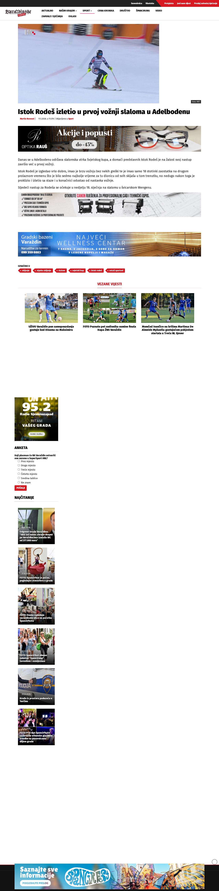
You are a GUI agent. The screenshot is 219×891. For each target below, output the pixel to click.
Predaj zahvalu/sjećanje (205, 3)
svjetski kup (78, 270)
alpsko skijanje (44, 270)
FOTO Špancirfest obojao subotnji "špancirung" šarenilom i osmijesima (33, 658)
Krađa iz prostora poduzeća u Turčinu (36, 700)
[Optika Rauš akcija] (109, 138)
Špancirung (143, 10)
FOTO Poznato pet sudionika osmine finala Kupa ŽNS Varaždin (109, 328)
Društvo (125, 10)
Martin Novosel (27, 119)
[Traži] (180, 13)
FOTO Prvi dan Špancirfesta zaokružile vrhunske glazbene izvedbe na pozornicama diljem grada (36, 737)
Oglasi (72, 16)
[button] (20, 314)
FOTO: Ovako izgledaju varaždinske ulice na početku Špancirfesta (36, 618)
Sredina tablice (29, 478)
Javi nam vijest (184, 3)
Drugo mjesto (28, 465)
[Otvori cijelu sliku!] (88, 63)
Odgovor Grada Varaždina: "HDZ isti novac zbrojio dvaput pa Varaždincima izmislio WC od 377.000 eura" (36, 536)
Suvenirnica (136, 3)
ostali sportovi (116, 270)
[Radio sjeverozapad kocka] (36, 419)
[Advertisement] (109, 370)
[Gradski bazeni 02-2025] (109, 244)
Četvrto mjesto (28, 474)
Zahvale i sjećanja (52, 16)
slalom (62, 270)
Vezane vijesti (109, 284)
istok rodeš (96, 270)
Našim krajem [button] (67, 10)
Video (159, 10)
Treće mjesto (27, 469)
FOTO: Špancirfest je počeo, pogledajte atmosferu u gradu (36, 579)
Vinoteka (150, 3)
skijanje (25, 270)
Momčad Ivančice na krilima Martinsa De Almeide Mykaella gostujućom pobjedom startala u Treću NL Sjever (167, 330)
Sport (71, 119)
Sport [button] (86, 10)
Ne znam (25, 482)
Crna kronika (106, 10)
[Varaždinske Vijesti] (18, 12)
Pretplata (169, 3)
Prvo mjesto (27, 461)
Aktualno (47, 10)
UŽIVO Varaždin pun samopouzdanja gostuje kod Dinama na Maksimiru (51, 328)
